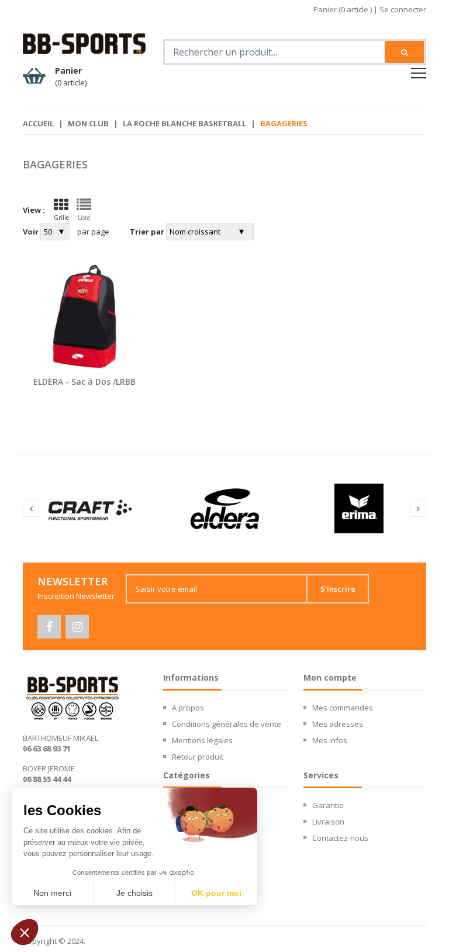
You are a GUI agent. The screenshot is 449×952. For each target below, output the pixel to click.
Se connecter (402, 9)
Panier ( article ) (342, 9)
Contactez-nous (340, 838)
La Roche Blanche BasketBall (184, 123)
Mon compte (330, 677)
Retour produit (197, 756)
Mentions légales (202, 740)
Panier (71, 76)
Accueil (38, 123)
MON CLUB (88, 123)
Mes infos (329, 740)
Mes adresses (337, 724)
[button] (25, 932)
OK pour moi (216, 893)
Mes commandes (342, 707)
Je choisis (134, 893)
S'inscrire (337, 589)
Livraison (328, 821)
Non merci (52, 893)
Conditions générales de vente (226, 724)
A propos (188, 707)
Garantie (328, 805)
